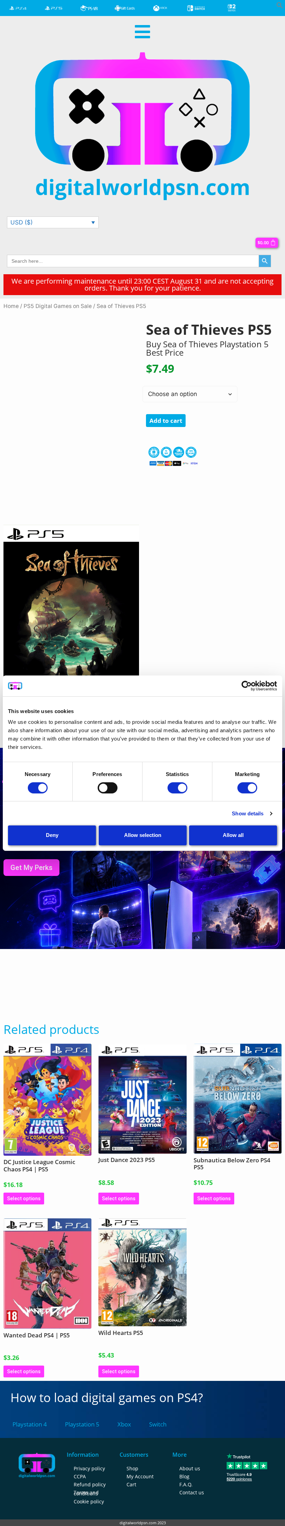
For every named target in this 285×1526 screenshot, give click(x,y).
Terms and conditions (86, 1493)
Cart (131, 1484)
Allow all (233, 835)
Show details (247, 813)
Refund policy (90, 1484)
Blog (184, 1476)
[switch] (107, 787)
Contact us (191, 1492)
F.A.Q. (186, 1484)
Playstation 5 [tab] (82, 1424)
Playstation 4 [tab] (30, 1424)
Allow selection (142, 835)
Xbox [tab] (124, 1424)
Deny (52, 835)
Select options (24, 1198)
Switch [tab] (157, 1424)
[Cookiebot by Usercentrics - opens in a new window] (246, 685)
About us (189, 1468)
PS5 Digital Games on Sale (58, 306)
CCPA (80, 1476)
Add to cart (165, 421)
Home (11, 306)
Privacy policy (89, 1468)
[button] (279, 6)
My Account (140, 1476)
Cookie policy (89, 1501)
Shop (132, 1468)
